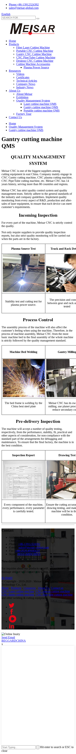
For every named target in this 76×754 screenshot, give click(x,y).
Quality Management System (33, 100)
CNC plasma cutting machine (53, 591)
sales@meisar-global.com (24, 7)
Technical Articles (26, 80)
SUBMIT (7, 578)
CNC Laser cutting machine (17, 591)
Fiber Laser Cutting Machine (33, 47)
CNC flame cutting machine (17, 594)
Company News (25, 84)
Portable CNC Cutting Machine (34, 50)
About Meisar (24, 94)
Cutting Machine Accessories (33, 64)
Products (14, 44)
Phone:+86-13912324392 (24, 4)
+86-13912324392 (29, 544)
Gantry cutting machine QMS (41, 107)
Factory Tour (23, 113)
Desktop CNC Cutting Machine (34, 60)
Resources (15, 70)
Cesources (30, 588)
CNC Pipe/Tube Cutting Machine (35, 57)
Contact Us (15, 117)
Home (12, 40)
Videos (20, 74)
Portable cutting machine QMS (42, 110)
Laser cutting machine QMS (40, 103)
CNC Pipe (42, 594)
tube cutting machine (61, 594)
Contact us (57, 588)
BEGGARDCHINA (28, 554)
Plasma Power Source (36, 67)
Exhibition (22, 97)
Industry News (24, 87)
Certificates (22, 77)
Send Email (8, 637)
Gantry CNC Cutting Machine (34, 54)
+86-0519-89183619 (27, 550)
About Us (14, 90)
